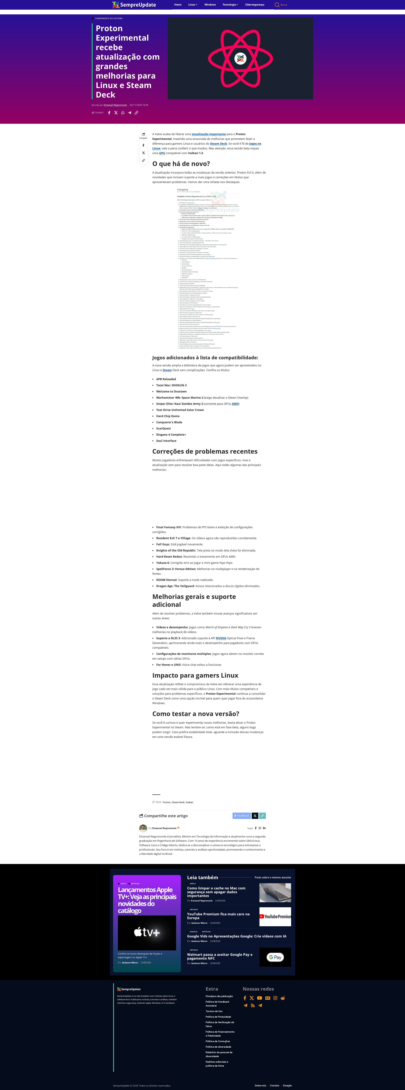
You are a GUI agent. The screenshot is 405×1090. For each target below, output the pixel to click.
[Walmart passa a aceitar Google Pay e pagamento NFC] (275, 957)
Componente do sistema (109, 18)
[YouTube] (259, 998)
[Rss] (253, 1005)
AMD (235, 404)
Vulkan (189, 802)
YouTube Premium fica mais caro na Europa (218, 916)
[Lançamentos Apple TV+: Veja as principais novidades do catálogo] (147, 932)
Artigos (194, 909)
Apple (124, 884)
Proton (167, 802)
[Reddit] (283, 998)
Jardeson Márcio (130, 962)
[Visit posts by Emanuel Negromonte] (143, 828)
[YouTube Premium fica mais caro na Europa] (275, 916)
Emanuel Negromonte (115, 105)
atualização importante (209, 134)
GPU (162, 153)
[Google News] (268, 998)
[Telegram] (245, 1005)
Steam (167, 370)
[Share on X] (116, 113)
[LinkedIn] (264, 828)
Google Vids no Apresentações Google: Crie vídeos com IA (236, 936)
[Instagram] (259, 828)
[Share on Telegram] (129, 113)
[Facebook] (256, 828)
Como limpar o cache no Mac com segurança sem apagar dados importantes (216, 892)
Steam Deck (218, 143)
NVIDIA (221, 638)
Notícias (135, 884)
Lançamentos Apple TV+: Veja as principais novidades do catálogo (147, 900)
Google (194, 932)
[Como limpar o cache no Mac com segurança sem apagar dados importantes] (275, 892)
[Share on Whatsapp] (123, 113)
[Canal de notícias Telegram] (260, 1005)
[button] (277, 5)
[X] (252, 998)
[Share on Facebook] (109, 113)
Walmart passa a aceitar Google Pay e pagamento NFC (219, 956)
